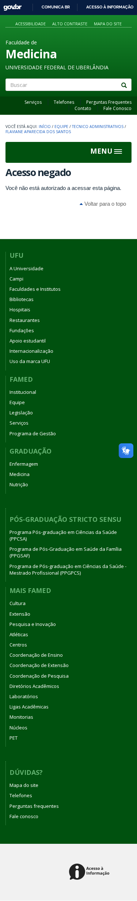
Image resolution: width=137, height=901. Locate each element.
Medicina (19, 474)
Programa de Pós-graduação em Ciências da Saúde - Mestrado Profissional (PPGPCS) (67, 569)
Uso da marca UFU (29, 361)
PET (13, 738)
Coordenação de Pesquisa (39, 676)
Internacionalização (31, 351)
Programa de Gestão (32, 433)
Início (45, 126)
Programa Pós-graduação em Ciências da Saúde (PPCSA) (63, 535)
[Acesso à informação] (90, 872)
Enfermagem (23, 464)
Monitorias (21, 717)
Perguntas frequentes (34, 806)
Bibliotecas (21, 299)
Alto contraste (69, 23)
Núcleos (18, 727)
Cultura (17, 603)
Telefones (64, 102)
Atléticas (18, 634)
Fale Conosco (117, 108)
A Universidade (26, 268)
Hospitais (19, 309)
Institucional (22, 392)
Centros (18, 644)
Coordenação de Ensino (36, 655)
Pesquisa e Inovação (32, 624)
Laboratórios (23, 696)
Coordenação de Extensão (39, 665)
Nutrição (18, 484)
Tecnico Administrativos (97, 126)
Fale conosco (23, 816)
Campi (16, 278)
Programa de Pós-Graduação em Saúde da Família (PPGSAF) (65, 552)
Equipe (61, 126)
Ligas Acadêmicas (29, 706)
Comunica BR (56, 7)
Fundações (21, 330)
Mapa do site (108, 23)
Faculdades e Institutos (35, 289)
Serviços (33, 102)
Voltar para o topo (104, 204)
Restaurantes (24, 320)
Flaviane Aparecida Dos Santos (38, 131)
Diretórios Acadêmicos (34, 686)
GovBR (10, 5)
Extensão (19, 614)
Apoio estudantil (27, 340)
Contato (83, 108)
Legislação (21, 412)
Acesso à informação (109, 7)
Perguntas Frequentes (109, 102)
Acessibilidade (30, 23)
